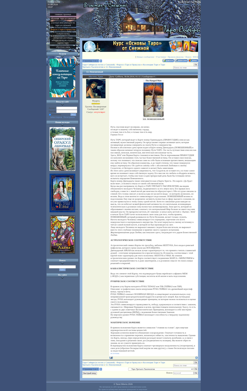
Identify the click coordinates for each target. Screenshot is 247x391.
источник (115, 353)
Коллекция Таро (150, 65)
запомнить (56, 114)
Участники (161, 57)
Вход (193, 4)
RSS (199, 4)
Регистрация (183, 4)
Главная (172, 4)
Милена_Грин (96, 76)
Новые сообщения (145, 57)
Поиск (188, 57)
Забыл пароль (56, 117)
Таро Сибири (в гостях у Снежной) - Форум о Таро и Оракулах (111, 65)
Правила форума (176, 57)
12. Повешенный (113, 67)
